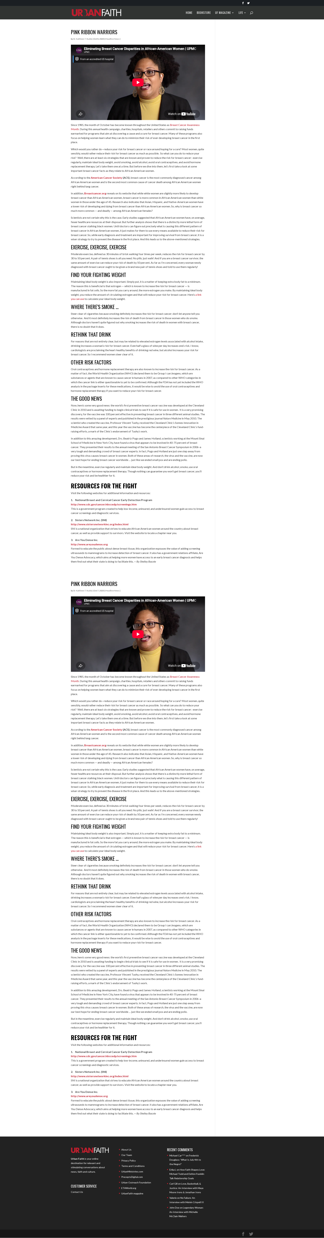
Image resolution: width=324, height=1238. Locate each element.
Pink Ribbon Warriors (94, 32)
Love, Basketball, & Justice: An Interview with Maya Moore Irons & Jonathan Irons (186, 1188)
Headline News (112, 39)
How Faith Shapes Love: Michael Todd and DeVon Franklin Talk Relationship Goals (187, 1174)
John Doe (174, 1207)
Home (189, 13)
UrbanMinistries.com (132, 1171)
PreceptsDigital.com (132, 1176)
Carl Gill (173, 1183)
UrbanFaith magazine (132, 1193)
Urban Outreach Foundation (136, 1182)
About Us (126, 1149)
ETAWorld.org (128, 1188)
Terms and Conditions (133, 1166)
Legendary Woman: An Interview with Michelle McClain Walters (186, 1212)
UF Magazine (223, 13)
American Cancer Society (106, 177)
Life (241, 13)
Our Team (126, 1155)
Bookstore (204, 13)
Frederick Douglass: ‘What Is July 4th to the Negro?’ (185, 1160)
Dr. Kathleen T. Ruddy (82, 39)
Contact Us (77, 1191)
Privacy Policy (128, 1160)
